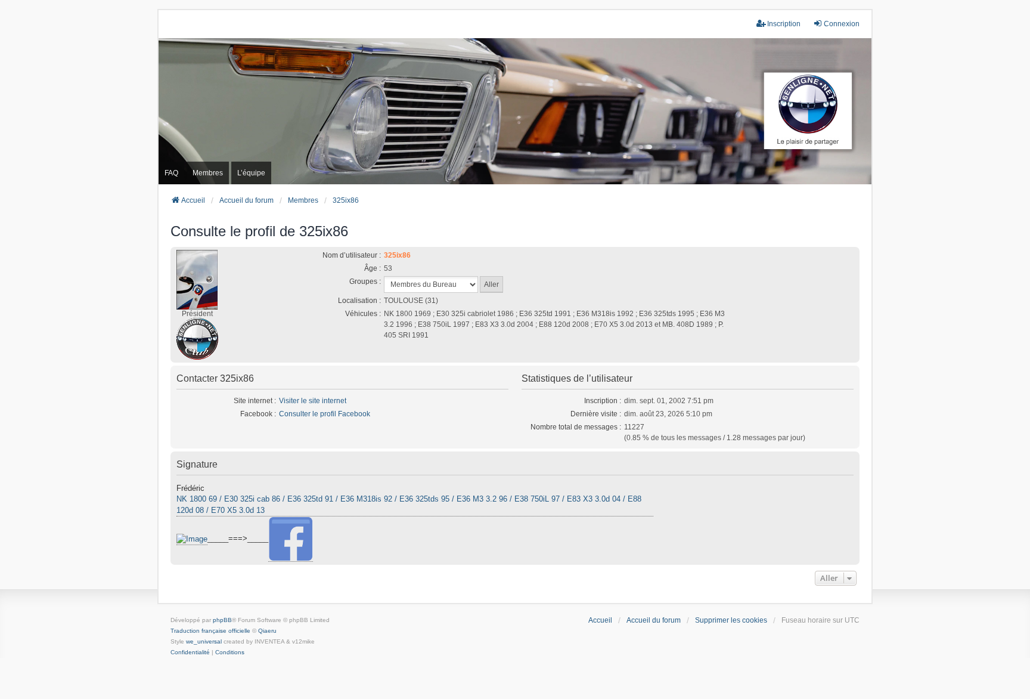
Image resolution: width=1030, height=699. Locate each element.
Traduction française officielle (210, 630)
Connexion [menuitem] (842, 24)
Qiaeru (267, 630)
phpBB (222, 620)
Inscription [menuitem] (784, 24)
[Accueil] (515, 111)
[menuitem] (190, 652)
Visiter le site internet (312, 401)
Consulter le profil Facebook (324, 414)
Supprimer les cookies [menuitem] (731, 620)
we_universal (204, 641)
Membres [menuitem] (208, 173)
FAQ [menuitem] (171, 173)
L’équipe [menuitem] (251, 173)
